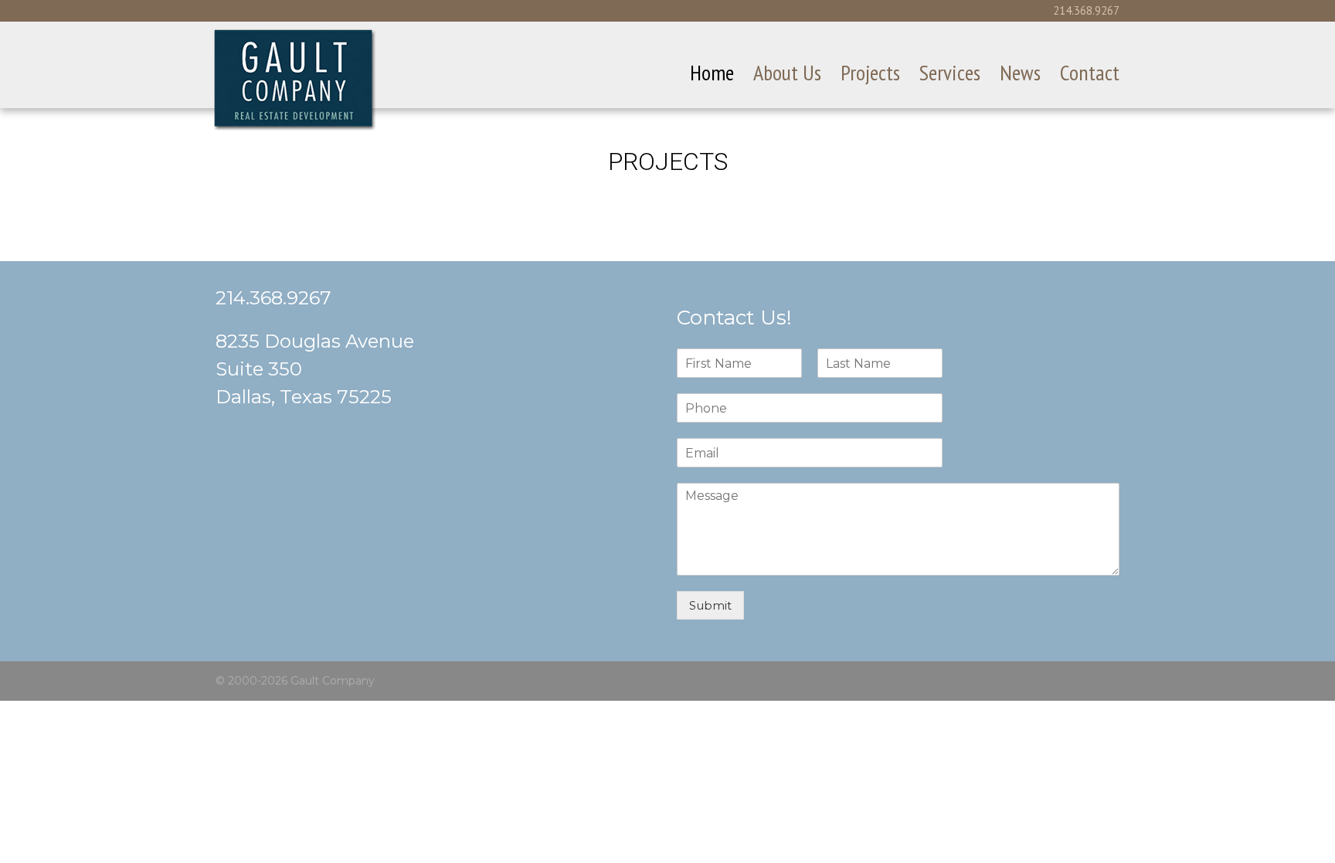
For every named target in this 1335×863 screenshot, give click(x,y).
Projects (870, 72)
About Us (787, 72)
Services (949, 72)
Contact (1089, 72)
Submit (710, 605)
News (1020, 72)
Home (712, 72)
